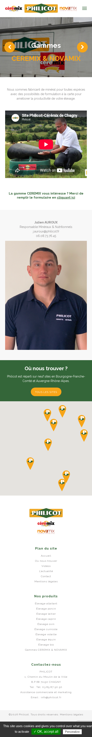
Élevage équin (46, 639)
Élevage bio (46, 644)
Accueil (46, 555)
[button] (62, 411)
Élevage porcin (46, 608)
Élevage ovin (46, 624)
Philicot (13, 8)
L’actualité (46, 571)
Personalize (72, 731)
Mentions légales (46, 581)
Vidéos (46, 566)
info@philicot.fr (51, 697)
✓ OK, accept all (46, 731)
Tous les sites (46, 392)
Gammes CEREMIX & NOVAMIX (46, 649)
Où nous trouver (46, 560)
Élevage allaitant (46, 603)
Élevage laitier (46, 613)
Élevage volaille (46, 634)
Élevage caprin (46, 618)
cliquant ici (66, 197)
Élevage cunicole (46, 629)
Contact (46, 576)
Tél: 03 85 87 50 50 (49, 687)
